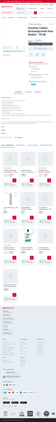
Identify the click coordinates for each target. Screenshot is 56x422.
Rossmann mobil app (41, 342)
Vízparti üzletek (40, 349)
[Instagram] (9, 406)
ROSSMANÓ (45, 4)
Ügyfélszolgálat (23, 362)
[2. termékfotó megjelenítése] (7, 47)
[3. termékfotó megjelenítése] (10, 47)
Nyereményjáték (23, 353)
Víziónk (21, 345)
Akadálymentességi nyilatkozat (8, 354)
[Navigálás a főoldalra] (7, 7)
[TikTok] (3, 406)
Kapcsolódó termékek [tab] (46, 145)
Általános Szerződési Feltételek (8, 347)
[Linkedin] (15, 406)
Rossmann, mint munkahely (8, 362)
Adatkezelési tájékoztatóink (8, 349)
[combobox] (24, 12)
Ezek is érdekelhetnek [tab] (7, 145)
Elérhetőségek (22, 360)
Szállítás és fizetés (6, 342)
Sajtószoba (22, 349)
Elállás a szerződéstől (7, 350)
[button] (33, 8)
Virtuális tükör (40, 351)
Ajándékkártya (40, 345)
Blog (21, 351)
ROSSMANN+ (24, 4)
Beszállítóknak (22, 363)
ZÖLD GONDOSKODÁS (20, 8)
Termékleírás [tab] (18, 92)
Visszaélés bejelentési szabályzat (9, 352)
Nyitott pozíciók (6, 360)
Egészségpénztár (40, 347)
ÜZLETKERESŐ (31, 4)
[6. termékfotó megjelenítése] (20, 47)
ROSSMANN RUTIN (52, 4)
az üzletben (13, 184)
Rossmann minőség (23, 344)
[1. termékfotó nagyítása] (14, 34)
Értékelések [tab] (37, 92)
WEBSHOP (17, 4)
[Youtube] (12, 406)
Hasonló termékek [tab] (32, 145)
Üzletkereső (22, 365)
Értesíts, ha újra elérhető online (36, 77)
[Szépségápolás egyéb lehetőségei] (14, 17)
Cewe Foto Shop (40, 344)
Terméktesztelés (40, 353)
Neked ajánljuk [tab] (20, 145)
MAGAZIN (39, 4)
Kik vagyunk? (22, 342)
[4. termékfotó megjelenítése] (14, 47)
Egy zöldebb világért (24, 347)
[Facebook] (6, 406)
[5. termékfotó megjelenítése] (17, 47)
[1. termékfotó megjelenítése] (4, 47)
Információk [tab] (28, 92)
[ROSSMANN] (8, 308)
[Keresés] (35, 12)
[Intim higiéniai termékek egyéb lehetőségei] (27, 17)
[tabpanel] (28, 117)
